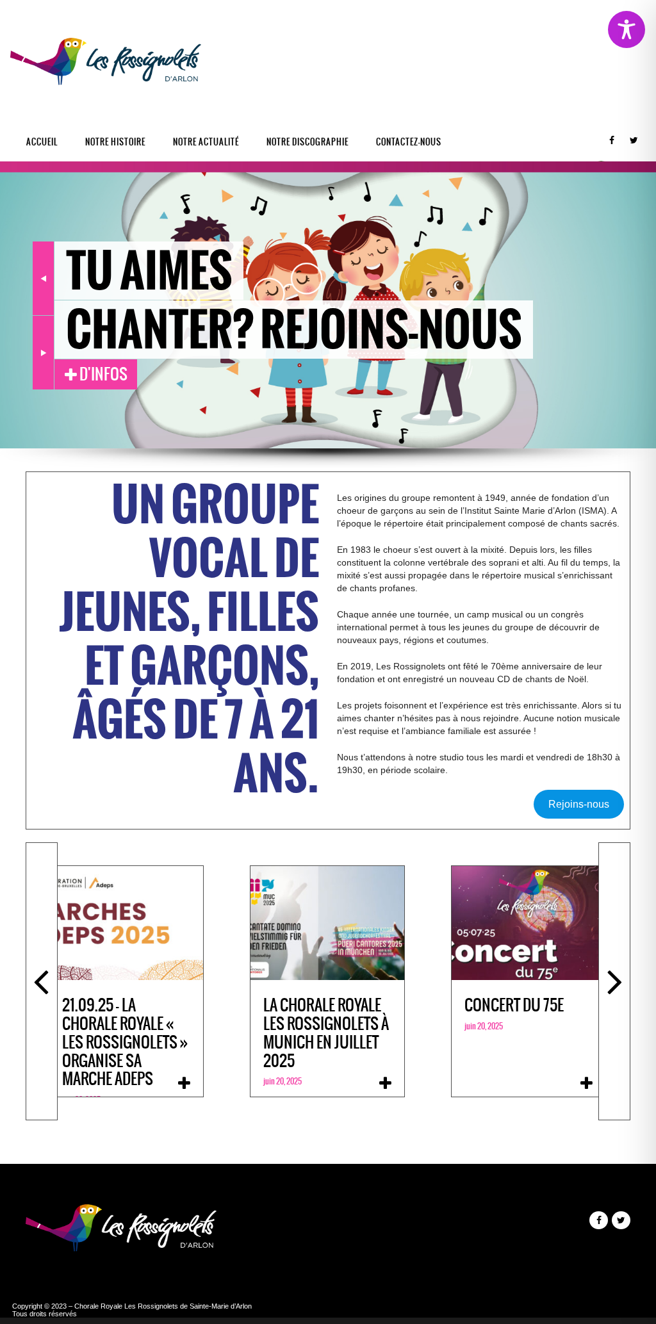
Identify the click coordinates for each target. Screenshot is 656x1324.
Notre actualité (206, 142)
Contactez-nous (408, 142)
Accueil (42, 142)
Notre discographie (307, 142)
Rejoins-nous (578, 804)
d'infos (102, 374)
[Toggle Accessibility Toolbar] (626, 29)
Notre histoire (115, 142)
